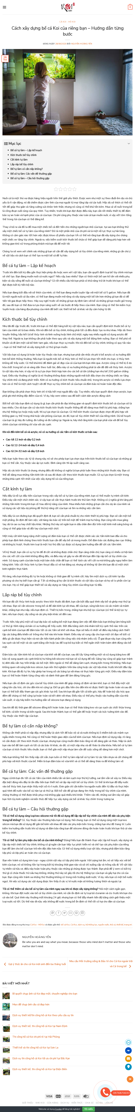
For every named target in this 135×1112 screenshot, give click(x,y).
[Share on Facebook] (58, 913)
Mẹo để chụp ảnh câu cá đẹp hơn (30, 1004)
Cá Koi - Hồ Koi (67, 22)
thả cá (113, 924)
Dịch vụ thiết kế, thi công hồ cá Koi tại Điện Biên (39, 1069)
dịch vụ (81, 924)
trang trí (128, 924)
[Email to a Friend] (70, 913)
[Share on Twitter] (64, 913)
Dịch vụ (65, 1103)
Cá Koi (74, 924)
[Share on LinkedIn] (82, 913)
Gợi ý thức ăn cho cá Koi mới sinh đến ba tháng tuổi (37, 964)
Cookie (58, 1109)
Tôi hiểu (88, 1109)
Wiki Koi (40, 1103)
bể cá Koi (65, 924)
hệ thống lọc (91, 924)
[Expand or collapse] (129, 143)
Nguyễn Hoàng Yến (81, 44)
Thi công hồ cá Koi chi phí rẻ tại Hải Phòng (36, 1036)
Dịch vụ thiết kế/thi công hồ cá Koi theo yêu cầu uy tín (43, 1015)
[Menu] (4, 7)
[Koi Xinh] (67, 7)
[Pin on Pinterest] (76, 913)
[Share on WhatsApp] (52, 913)
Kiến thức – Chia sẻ (83, 1103)
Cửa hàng (52, 1103)
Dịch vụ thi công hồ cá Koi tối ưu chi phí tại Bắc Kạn (41, 1058)
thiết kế (120, 924)
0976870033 (121, 1093)
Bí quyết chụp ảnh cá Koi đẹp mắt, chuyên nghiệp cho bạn (44, 993)
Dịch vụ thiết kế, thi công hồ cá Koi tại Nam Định (39, 1026)
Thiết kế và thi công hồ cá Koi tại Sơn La (35, 1047)
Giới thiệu (27, 1103)
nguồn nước (103, 924)
